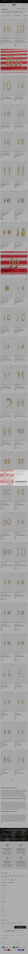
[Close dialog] (27, 470)
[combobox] (21, 479)
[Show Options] (26, 479)
